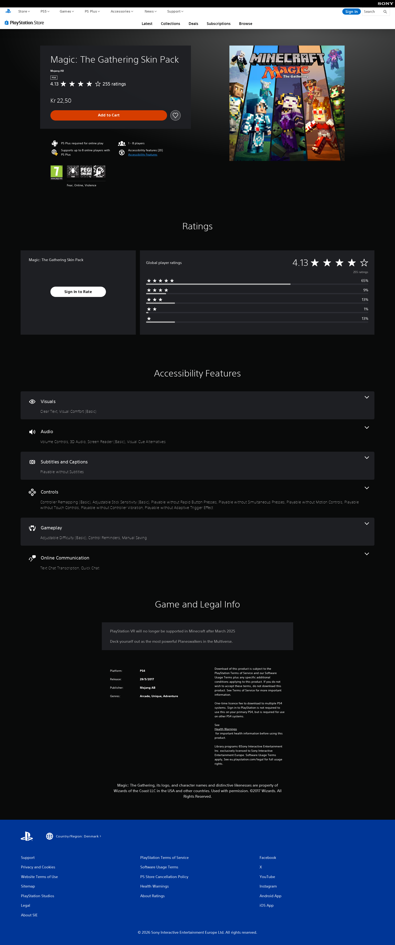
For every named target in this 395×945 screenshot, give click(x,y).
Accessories (120, 11)
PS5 (43, 11)
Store (22, 11)
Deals (193, 23)
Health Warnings (226, 729)
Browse (245, 23)
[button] (142, 154)
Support (173, 11)
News (149, 11)
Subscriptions (219, 23)
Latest (147, 23)
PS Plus (91, 11)
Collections (170, 23)
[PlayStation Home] (8, 11)
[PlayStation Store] (25, 22)
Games (65, 11)
